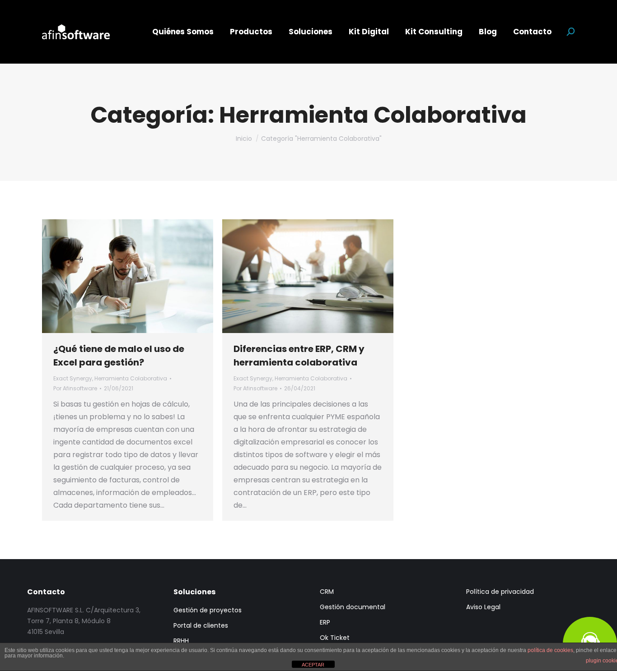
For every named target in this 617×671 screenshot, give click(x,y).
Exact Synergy (72, 378)
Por (75, 388)
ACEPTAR (313, 664)
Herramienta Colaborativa (130, 378)
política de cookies (550, 650)
